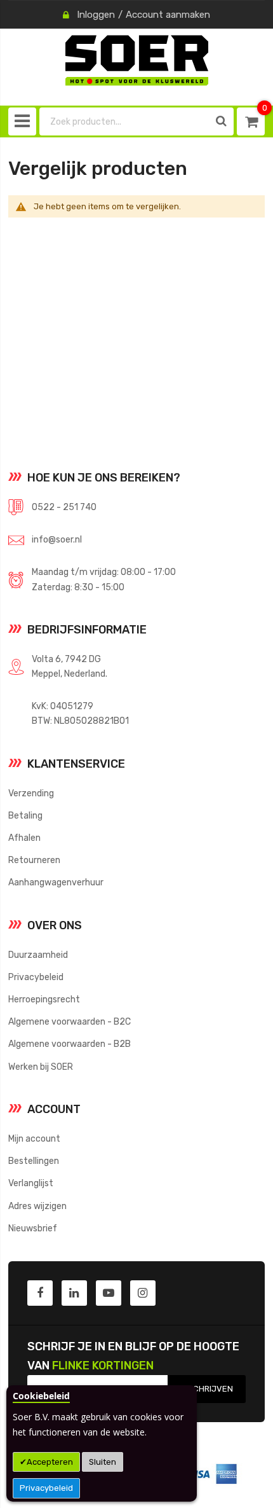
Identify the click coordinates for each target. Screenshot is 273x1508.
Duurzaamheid (38, 955)
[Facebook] (40, 1293)
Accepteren (50, 1462)
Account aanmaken (168, 14)
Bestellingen (33, 1161)
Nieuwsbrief (32, 1228)
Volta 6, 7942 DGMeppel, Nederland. (69, 666)
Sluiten (102, 1462)
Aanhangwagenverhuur (55, 882)
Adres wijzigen (37, 1206)
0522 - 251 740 (64, 507)
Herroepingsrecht (44, 999)
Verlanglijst (30, 1183)
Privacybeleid (46, 1488)
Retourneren (34, 860)
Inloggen (96, 14)
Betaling (25, 815)
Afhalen (24, 838)
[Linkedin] (74, 1293)
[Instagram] (143, 1293)
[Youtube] (108, 1293)
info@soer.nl (57, 539)
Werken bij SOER (40, 1067)
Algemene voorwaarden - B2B (69, 1044)
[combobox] (124, 121)
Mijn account (34, 1138)
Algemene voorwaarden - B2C (69, 1021)
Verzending (31, 793)
